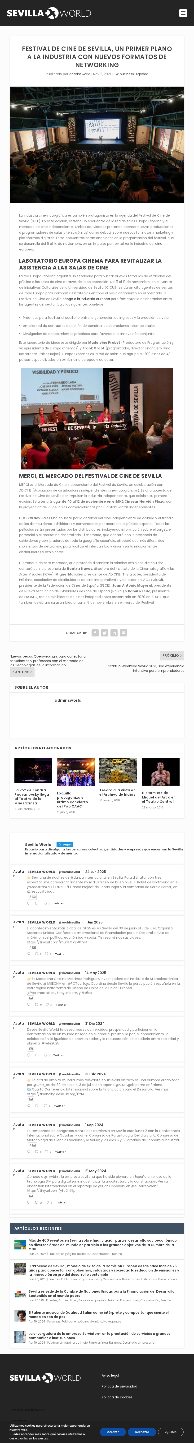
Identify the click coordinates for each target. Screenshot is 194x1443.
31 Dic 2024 (95, 1023)
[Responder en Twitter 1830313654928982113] (30, 1152)
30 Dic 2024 (95, 1074)
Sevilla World (41, 872)
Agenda (142, 74)
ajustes (43, 1438)
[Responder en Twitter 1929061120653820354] (30, 954)
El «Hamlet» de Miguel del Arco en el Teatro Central (159, 797)
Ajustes (170, 1432)
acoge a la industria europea (86, 299)
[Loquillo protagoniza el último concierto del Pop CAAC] (76, 772)
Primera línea (167, 1279)
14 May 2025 (95, 972)
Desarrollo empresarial (139, 1343)
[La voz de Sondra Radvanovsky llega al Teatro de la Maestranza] (33, 770)
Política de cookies (117, 1397)
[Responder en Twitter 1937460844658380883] (30, 903)
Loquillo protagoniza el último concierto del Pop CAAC (72, 800)
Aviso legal (110, 1375)
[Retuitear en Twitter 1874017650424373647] (38, 1055)
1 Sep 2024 (94, 1125)
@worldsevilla (69, 872)
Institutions (149, 1279)
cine (158, 243)
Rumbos (115, 1343)
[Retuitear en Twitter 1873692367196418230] (38, 1106)
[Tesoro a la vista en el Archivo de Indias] (118, 770)
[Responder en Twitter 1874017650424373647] (30, 1055)
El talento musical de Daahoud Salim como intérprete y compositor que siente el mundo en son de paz (99, 1314)
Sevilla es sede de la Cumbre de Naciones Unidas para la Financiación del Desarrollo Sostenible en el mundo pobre (102, 1293)
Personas (54, 1321)
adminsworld (79, 74)
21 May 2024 (95, 1171)
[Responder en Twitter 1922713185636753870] (30, 1004)
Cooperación (100, 1254)
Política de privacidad (119, 1386)
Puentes (116, 1254)
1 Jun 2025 (94, 922)
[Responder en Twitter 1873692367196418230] (30, 1106)
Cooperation (112, 1279)
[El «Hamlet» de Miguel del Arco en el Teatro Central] (161, 772)
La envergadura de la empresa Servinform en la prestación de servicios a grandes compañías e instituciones (100, 1335)
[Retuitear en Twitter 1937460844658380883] (38, 903)
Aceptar (113, 1432)
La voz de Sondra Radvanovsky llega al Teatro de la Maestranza (31, 797)
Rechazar (142, 1432)
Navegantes (131, 1279)
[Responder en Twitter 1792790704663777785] (30, 1202)
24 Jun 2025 (95, 871)
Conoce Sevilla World (27, 1410)
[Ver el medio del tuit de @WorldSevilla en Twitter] (31, 998)
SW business (124, 74)
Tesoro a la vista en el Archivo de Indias (117, 792)
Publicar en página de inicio (69, 1254)
